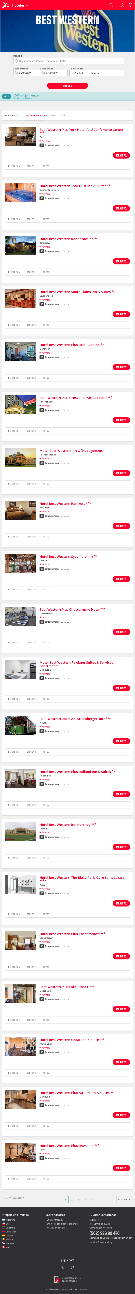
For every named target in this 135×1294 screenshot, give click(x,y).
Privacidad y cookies (55, 1227)
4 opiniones (64, 784)
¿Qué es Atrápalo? (54, 1219)
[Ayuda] (122, 5)
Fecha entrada (20, 68)
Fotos (46, 166)
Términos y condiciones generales (62, 1223)
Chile (8, 1223)
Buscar (67, 86)
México (9, 1239)
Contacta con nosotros (100, 1228)
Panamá (10, 1243)
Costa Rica (11, 1231)
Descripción (14, 166)
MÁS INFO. (121, 155)
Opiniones (31, 166)
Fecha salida (46, 68)
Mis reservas (95, 1220)
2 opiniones (64, 304)
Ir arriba (122, 1199)
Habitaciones (76, 68)
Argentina (10, 1219)
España (9, 1235)
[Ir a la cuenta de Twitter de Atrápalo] (62, 1267)
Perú (8, 1247)
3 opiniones (64, 946)
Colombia (10, 1227)
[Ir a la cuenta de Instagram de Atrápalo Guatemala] (73, 1267)
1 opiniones (64, 145)
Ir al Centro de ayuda (99, 1224)
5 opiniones (64, 999)
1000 (16, 95)
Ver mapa (45, 141)
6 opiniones (64, 837)
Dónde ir (17, 56)
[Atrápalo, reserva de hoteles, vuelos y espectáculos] (6, 5)
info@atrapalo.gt (104, 1242)
